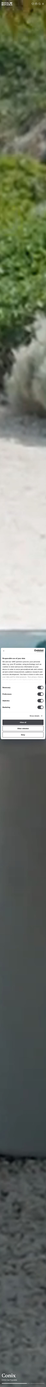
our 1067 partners (16, 662)
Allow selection (23, 728)
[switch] (40, 694)
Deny (23, 735)
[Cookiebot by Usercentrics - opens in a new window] (34, 650)
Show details (34, 716)
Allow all (23, 722)
